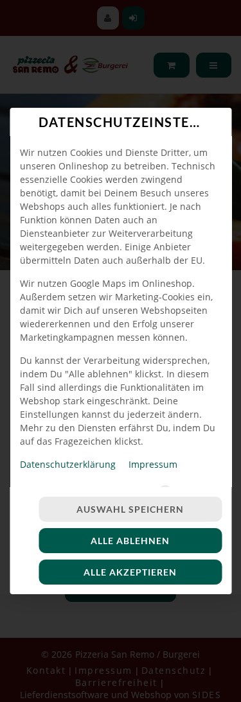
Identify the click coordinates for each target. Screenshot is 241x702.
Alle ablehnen (130, 540)
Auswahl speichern (130, 509)
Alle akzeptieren (130, 572)
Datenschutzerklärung (67, 464)
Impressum (152, 464)
